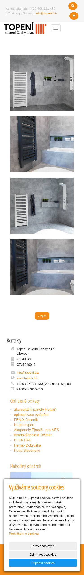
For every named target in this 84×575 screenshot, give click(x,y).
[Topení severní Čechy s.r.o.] (25, 27)
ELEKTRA (22, 440)
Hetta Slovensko (27, 450)
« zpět (42, 316)
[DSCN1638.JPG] (42, 144)
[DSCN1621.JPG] (42, 206)
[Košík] (73, 16)
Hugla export (24, 425)
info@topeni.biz (46, 13)
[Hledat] (72, 6)
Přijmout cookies (43, 563)
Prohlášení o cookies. (24, 533)
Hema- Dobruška (27, 445)
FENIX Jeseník (26, 420)
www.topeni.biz (27, 378)
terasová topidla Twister (33, 435)
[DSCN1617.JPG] (42, 83)
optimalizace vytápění (31, 415)
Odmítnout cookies (43, 554)
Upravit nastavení (42, 546)
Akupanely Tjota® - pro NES (36, 430)
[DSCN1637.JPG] (42, 267)
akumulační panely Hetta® (35, 409)
